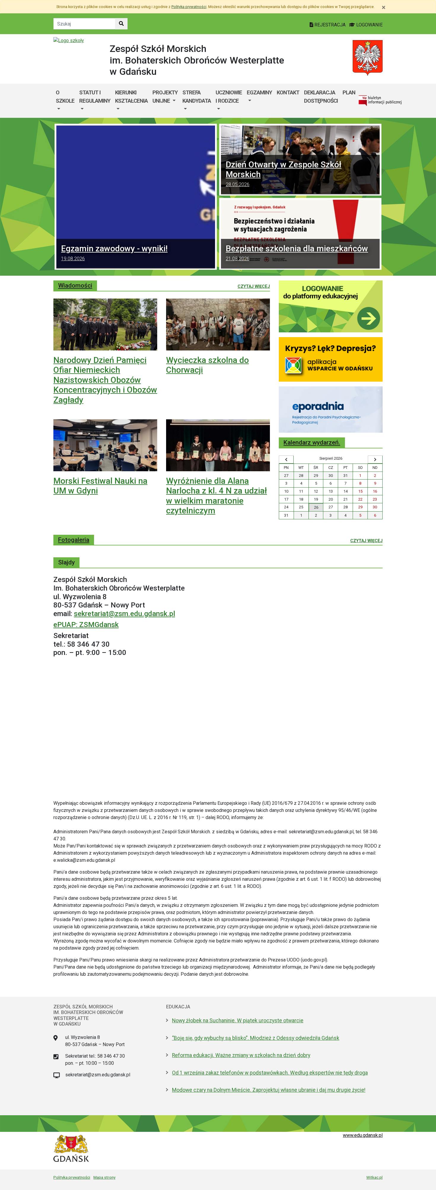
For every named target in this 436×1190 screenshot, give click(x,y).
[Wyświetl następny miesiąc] (375, 460)
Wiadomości (75, 285)
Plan (349, 92)
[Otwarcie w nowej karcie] (331, 306)
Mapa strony (104, 1177)
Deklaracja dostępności (321, 96)
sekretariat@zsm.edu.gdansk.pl (124, 614)
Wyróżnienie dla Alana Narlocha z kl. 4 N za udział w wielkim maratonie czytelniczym (216, 496)
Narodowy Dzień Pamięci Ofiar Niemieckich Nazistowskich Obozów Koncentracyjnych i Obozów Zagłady (105, 380)
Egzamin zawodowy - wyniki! (114, 252)
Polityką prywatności (188, 6)
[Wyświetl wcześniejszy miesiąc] (286, 460)
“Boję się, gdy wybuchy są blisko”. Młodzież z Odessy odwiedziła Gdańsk (255, 1038)
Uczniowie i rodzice (229, 96)
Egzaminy (259, 92)
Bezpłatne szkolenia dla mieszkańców (297, 252)
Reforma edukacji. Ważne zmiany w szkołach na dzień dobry (241, 1055)
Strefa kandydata (196, 96)
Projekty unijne (165, 96)
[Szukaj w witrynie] (121, 23)
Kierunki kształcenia (131, 96)
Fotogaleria (73, 539)
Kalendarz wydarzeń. (312, 442)
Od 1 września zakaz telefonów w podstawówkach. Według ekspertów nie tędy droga (270, 1073)
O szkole (65, 96)
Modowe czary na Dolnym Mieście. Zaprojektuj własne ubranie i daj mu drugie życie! (268, 1090)
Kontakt (288, 92)
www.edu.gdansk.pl (363, 1135)
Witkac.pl (374, 1177)
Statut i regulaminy (94, 96)
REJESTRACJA (330, 25)
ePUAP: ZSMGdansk (86, 625)
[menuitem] (65, 100)
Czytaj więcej (254, 286)
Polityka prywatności (71, 1177)
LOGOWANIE (369, 25)
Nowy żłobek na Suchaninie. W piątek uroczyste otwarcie (237, 1021)
